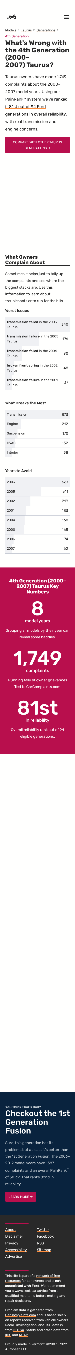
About (10, 1229)
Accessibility (16, 1250)
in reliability (37, 710)
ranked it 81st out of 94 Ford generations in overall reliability (36, 107)
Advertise (13, 1256)
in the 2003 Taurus (32, 324)
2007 (11, 548)
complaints (37, 661)
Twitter (43, 1229)
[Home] (11, 17)
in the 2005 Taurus (32, 338)
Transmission (17, 414)
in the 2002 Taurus (32, 367)
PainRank (14, 99)
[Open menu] (66, 17)
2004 (11, 520)
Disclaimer (14, 1236)
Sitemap (44, 1250)
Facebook (45, 1236)
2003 (11, 482)
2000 (11, 530)
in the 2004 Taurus (32, 353)
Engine (12, 424)
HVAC (11, 443)
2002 (11, 501)
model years (37, 611)
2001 (10, 510)
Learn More (19, 1197)
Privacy (11, 1243)
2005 (11, 492)
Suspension (16, 433)
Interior (12, 452)
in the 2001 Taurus (32, 382)
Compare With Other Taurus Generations (37, 145)
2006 (11, 539)
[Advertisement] (37, 201)
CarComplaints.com (43, 686)
